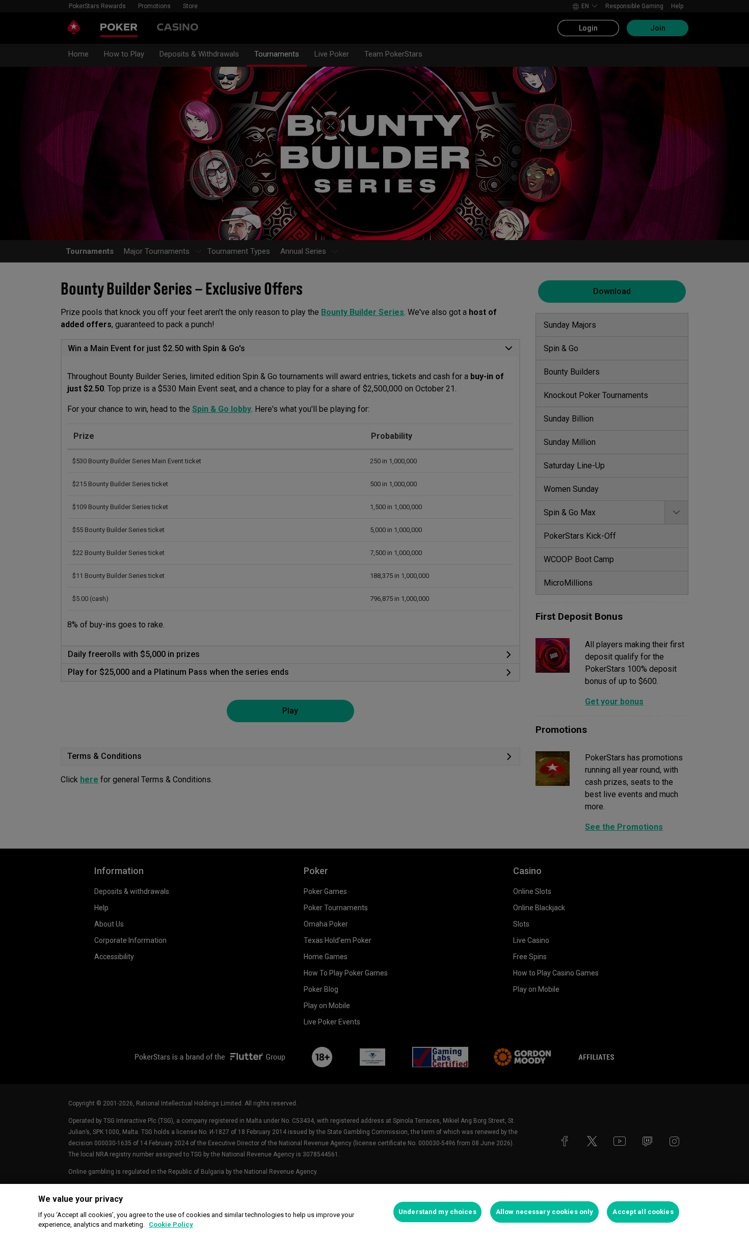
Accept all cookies (642, 1212)
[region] (374, 1212)
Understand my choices (437, 1212)
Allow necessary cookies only (545, 1212)
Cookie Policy (171, 1224)
